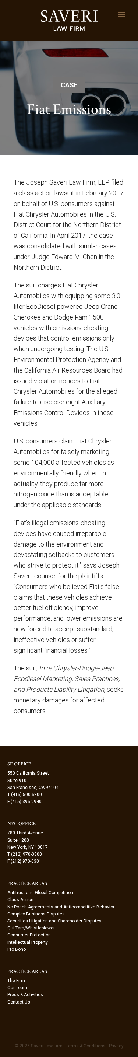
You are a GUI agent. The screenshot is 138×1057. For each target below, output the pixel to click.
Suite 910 (16, 780)
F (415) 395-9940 (24, 801)
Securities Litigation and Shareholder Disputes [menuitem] (54, 921)
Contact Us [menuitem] (18, 1002)
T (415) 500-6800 (24, 794)
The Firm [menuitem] (16, 980)
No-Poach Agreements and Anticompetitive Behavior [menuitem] (60, 907)
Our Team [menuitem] (17, 987)
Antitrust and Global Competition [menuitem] (40, 892)
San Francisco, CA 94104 (33, 787)
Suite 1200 (18, 840)
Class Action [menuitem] (20, 899)
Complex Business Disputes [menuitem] (36, 914)
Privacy (116, 1046)
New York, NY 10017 (27, 847)
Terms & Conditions (86, 1046)
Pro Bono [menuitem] (16, 949)
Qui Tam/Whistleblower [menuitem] (31, 928)
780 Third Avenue (25, 833)
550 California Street (28, 773)
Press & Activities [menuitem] (25, 994)
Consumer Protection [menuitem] (29, 935)
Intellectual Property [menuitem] (27, 942)
